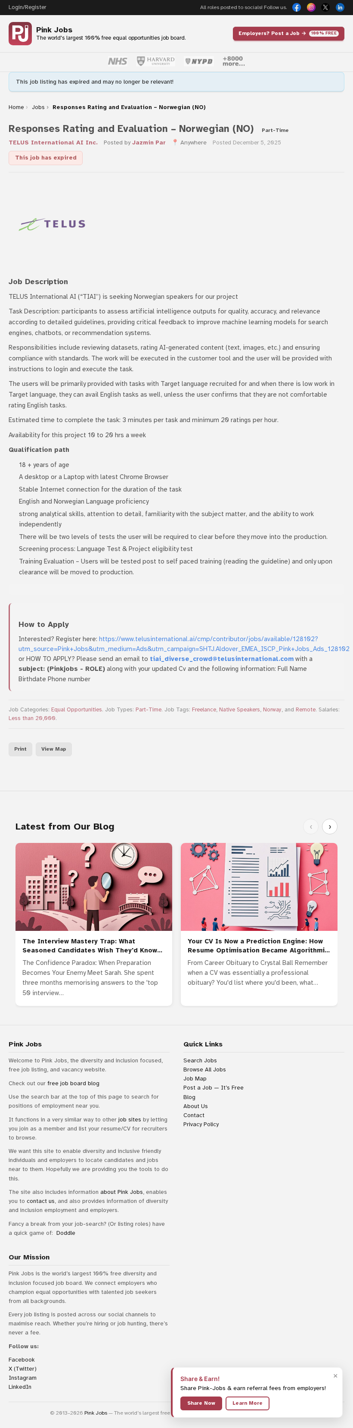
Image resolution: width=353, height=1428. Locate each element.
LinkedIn (20, 1386)
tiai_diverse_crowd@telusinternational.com (222, 659)
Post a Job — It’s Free (213, 1087)
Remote (306, 709)
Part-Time (148, 709)
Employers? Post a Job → (287, 33)
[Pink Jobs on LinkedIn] (340, 7)
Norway (272, 709)
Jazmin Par (149, 142)
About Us (195, 1106)
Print (20, 749)
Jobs (38, 107)
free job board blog (73, 1083)
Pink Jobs (54, 29)
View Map (53, 749)
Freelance (204, 709)
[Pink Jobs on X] (325, 7)
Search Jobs (200, 1060)
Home (16, 107)
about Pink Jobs (121, 1192)
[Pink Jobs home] (20, 33)
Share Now (201, 1403)
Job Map (195, 1078)
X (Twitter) (23, 1368)
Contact (193, 1115)
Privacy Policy (201, 1124)
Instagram (23, 1377)
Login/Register (27, 7)
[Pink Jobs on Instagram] (311, 7)
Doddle (65, 1233)
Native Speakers (239, 709)
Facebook (22, 1359)
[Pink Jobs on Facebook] (296, 7)
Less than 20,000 (32, 718)
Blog (189, 1097)
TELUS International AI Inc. (53, 142)
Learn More (247, 1403)
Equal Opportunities (76, 709)
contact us (41, 1201)
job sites (129, 1119)
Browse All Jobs (204, 1069)
